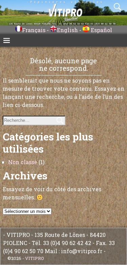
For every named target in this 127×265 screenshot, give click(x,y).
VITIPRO (34, 258)
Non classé (22, 161)
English (67, 30)
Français (33, 30)
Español (100, 30)
